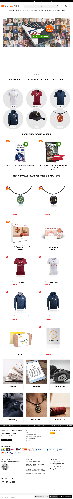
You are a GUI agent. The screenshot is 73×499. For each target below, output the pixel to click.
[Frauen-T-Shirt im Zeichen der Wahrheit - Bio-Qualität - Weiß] (53, 267)
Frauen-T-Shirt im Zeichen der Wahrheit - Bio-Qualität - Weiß (53, 281)
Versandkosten (33, 489)
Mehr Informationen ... (11, 497)
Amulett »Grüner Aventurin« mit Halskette (20, 211)
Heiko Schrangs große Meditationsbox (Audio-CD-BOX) (20, 246)
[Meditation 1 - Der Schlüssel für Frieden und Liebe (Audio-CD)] (53, 232)
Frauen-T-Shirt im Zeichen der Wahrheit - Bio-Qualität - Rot (20, 281)
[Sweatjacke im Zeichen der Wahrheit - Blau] (20, 302)
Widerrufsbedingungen (31, 434)
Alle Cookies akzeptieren (65, 496)
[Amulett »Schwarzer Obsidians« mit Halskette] (53, 197)
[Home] (7, 11)
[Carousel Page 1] (34, 74)
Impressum (28, 440)
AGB (27, 432)
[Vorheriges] (4, 62)
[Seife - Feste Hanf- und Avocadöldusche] (20, 337)
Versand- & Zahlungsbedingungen (33, 436)
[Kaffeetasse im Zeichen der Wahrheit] (53, 337)
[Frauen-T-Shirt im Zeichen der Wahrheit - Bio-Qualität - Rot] (20, 267)
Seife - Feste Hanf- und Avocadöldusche (20, 351)
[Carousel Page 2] (36, 74)
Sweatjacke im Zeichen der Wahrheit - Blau (20, 316)
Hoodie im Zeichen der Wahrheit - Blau (53, 316)
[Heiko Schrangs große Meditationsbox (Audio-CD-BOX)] (20, 232)
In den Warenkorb (20, 168)
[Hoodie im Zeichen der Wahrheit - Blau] (53, 302)
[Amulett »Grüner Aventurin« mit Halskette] (20, 197)
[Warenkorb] (70, 6)
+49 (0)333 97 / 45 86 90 (8, 434)
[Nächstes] (69, 62)
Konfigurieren (53, 496)
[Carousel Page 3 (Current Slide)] (38, 74)
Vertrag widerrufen (6, 439)
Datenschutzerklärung (31, 438)
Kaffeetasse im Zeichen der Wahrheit (53, 351)
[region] (36, 63)
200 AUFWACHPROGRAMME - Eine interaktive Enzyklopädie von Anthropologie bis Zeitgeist (53, 166)
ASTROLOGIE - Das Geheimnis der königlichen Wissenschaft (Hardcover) (20, 166)
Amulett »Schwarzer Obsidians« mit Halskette (53, 211)
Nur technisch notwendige (41, 496)
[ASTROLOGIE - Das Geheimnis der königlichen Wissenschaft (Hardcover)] (20, 152)
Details (20, 214)
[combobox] (39, 6)
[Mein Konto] (66, 6)
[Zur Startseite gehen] (10, 6)
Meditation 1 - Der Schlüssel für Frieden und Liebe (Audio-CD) (53, 246)
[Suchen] (57, 6)
